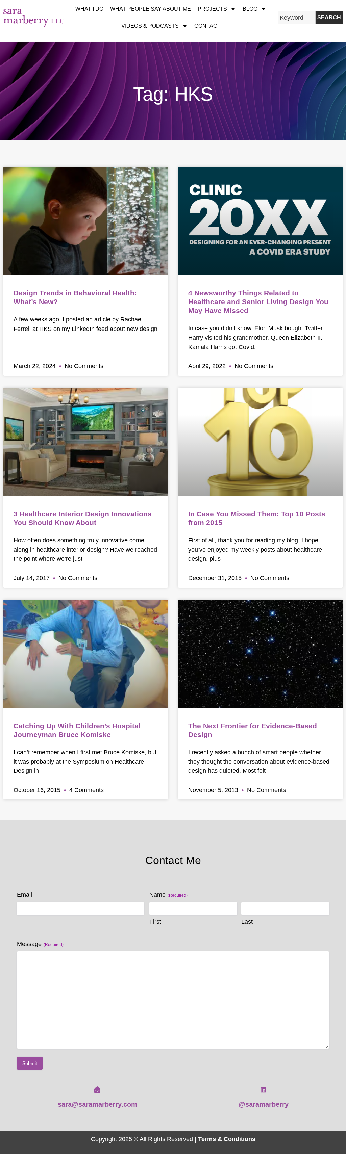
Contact (207, 26)
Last (247, 921)
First (155, 921)
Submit (29, 1063)
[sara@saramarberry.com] (97, 1089)
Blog (250, 9)
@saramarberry (264, 1104)
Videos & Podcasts (150, 26)
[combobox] (297, 17)
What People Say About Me (150, 9)
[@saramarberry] (263, 1089)
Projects (212, 9)
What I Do (89, 9)
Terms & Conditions (226, 1139)
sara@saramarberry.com (97, 1104)
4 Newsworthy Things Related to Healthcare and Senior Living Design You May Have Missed (258, 301)
